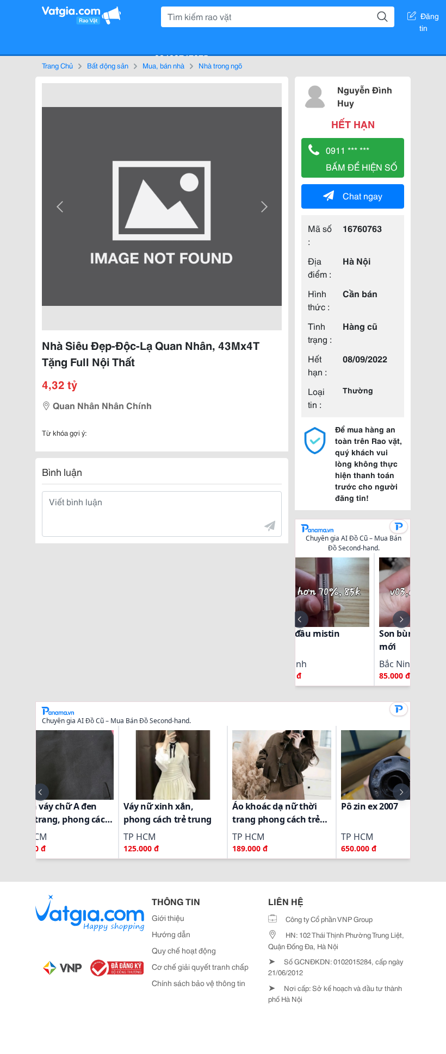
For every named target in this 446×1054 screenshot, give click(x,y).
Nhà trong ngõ (220, 65)
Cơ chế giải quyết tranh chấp (200, 966)
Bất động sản (107, 65)
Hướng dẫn (171, 933)
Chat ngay (362, 195)
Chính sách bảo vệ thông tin (198, 982)
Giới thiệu (168, 917)
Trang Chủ (57, 65)
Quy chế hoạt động (184, 950)
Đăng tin (429, 18)
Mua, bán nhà (163, 65)
